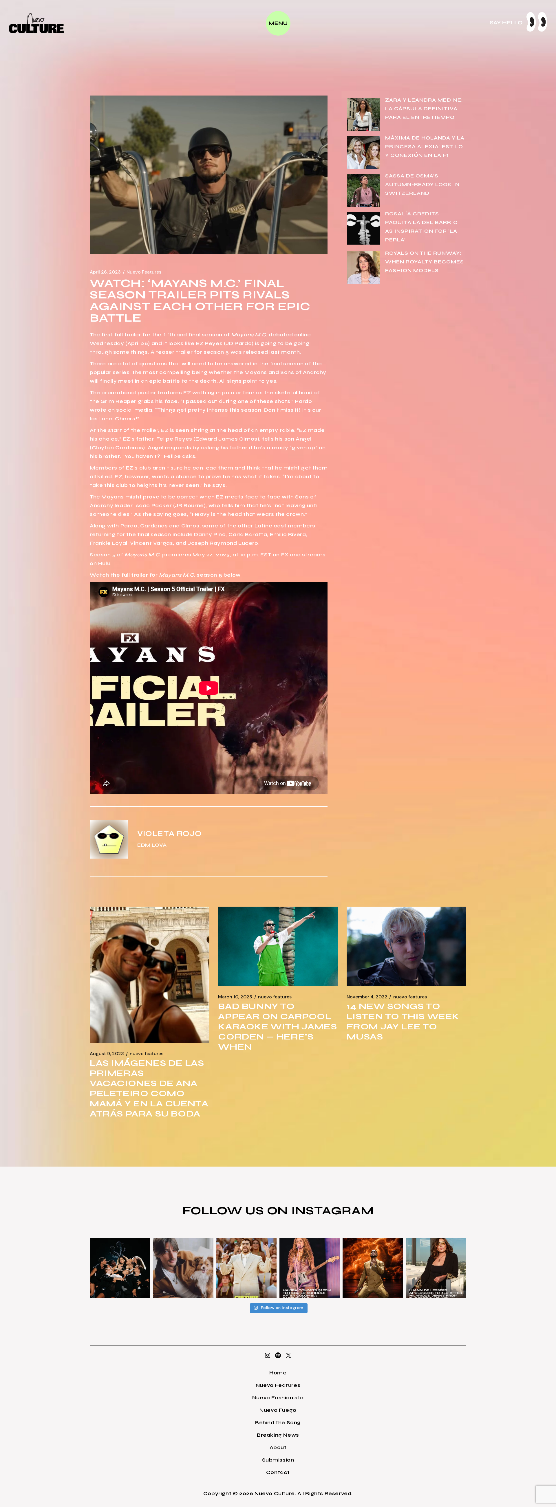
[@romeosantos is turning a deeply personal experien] (373, 1268)
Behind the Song (278, 1422)
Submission (278, 1460)
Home (277, 1373)
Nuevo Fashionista (278, 1397)
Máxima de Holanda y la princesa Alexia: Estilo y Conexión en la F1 (424, 146)
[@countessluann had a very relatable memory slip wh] (436, 1268)
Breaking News (278, 1435)
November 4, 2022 (367, 997)
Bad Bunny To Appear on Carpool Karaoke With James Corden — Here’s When (277, 1026)
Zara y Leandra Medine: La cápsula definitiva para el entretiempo (424, 108)
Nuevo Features (144, 272)
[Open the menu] (278, 23)
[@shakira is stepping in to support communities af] (309, 1268)
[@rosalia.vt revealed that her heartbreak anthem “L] (120, 1268)
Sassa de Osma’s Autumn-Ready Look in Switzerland (422, 184)
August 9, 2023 (107, 1054)
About (278, 1447)
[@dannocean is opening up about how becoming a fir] (183, 1268)
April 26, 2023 (105, 272)
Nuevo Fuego (278, 1410)
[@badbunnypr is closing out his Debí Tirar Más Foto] (246, 1268)
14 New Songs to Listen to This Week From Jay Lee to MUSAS (403, 1021)
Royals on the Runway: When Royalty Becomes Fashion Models (424, 262)
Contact (278, 1472)
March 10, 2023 (235, 997)
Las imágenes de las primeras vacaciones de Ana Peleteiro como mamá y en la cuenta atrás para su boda (149, 1088)
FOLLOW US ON (236, 1211)
